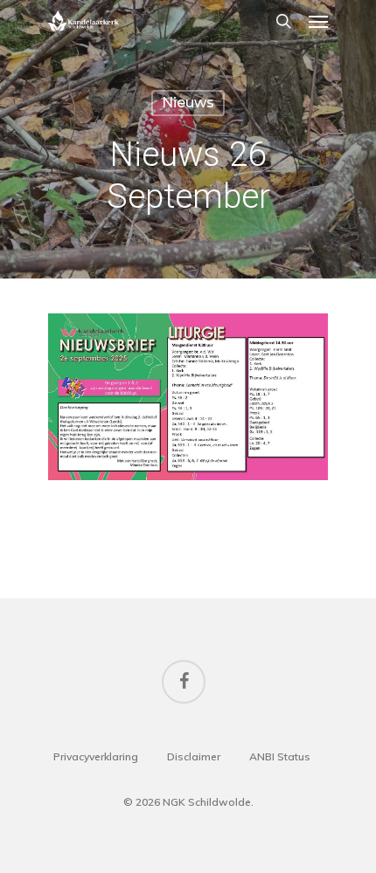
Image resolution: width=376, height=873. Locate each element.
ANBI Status (279, 756)
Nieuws (188, 102)
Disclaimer (193, 756)
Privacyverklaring (95, 756)
